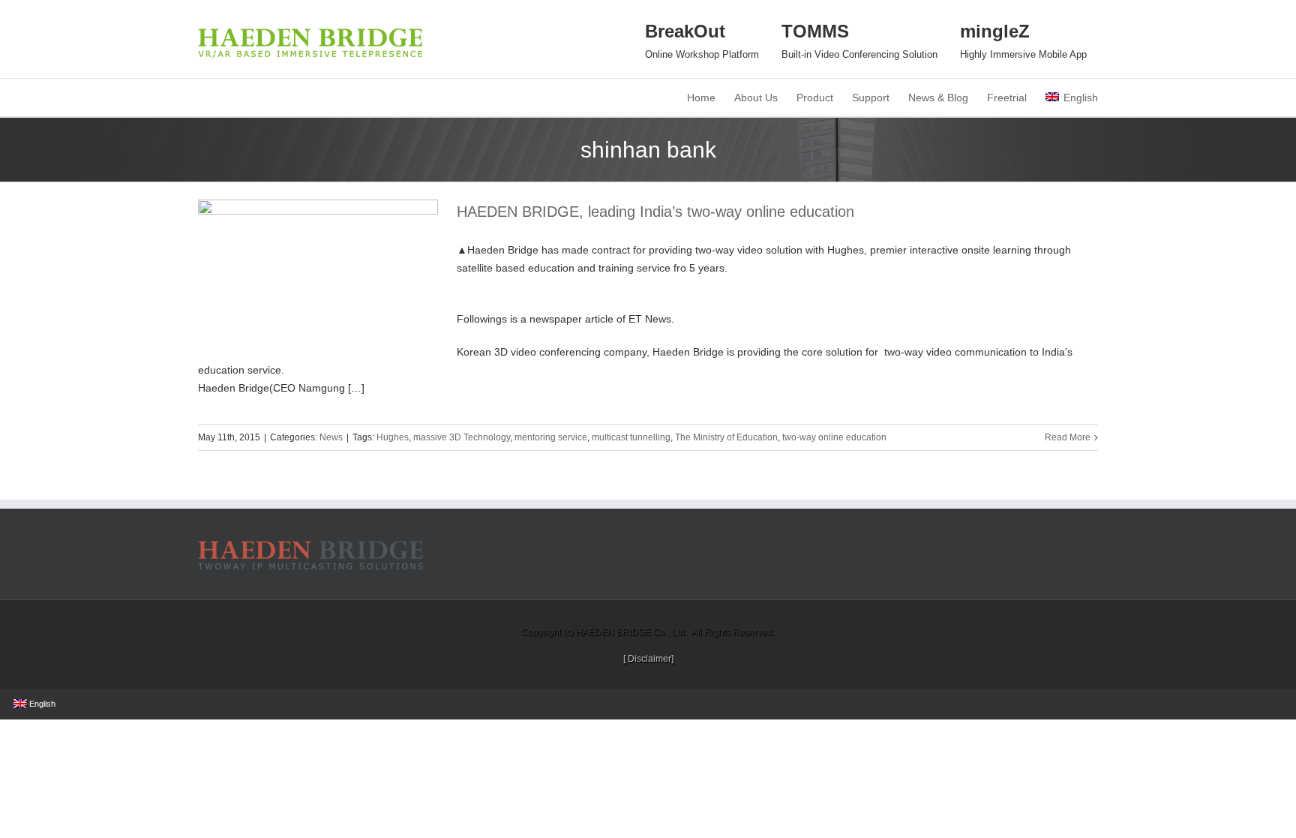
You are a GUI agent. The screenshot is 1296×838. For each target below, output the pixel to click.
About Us (756, 98)
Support (871, 98)
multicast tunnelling (631, 437)
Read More (1067, 437)
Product (814, 98)
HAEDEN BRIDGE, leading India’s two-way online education (655, 211)
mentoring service (550, 437)
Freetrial (1007, 98)
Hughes (392, 437)
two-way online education (834, 437)
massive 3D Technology (461, 437)
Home (701, 98)
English (1081, 98)
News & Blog (938, 98)
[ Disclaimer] (648, 658)
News (331, 437)
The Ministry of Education (726, 437)
